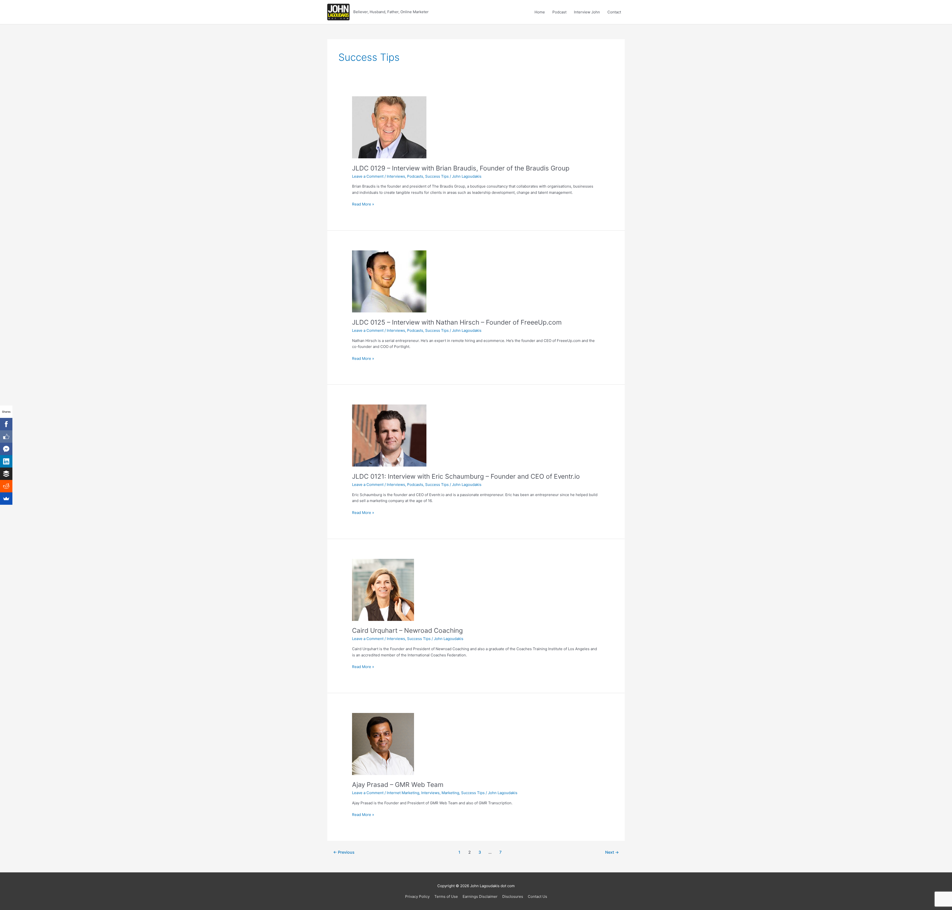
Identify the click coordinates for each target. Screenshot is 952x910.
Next (612, 852)
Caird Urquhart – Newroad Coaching (407, 630)
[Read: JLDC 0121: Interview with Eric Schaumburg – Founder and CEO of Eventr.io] (389, 435)
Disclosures (512, 896)
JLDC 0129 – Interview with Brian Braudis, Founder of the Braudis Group (460, 168)
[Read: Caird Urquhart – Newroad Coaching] (383, 589)
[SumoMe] (6, 498)
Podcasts (415, 176)
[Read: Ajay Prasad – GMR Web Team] (383, 743)
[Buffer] (6, 474)
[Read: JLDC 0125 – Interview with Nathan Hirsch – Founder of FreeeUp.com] (389, 281)
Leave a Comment (368, 176)
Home (540, 12)
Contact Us (537, 896)
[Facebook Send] (6, 449)
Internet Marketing (403, 792)
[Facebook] (6, 424)
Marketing (450, 792)
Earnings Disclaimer (480, 896)
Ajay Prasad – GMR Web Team (398, 784)
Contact (614, 12)
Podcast (559, 12)
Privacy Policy (417, 896)
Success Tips (437, 176)
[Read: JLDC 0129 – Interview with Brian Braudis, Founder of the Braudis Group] (389, 127)
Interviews (396, 176)
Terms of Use (446, 896)
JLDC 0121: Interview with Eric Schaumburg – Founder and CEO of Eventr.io (466, 476)
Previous (344, 852)
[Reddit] (6, 486)
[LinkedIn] (6, 461)
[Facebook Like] (6, 436)
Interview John (587, 12)
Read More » (363, 204)
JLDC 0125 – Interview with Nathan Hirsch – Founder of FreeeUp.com (457, 322)
